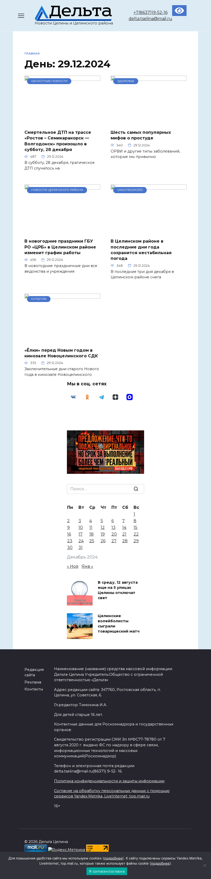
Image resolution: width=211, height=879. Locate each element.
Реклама (32, 682)
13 (113, 527)
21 (124, 534)
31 (80, 547)
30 (70, 547)
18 (91, 534)
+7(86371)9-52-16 (151, 12)
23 (69, 540)
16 (69, 534)
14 (124, 527)
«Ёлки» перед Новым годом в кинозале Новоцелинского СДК (61, 353)
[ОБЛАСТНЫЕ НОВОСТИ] (62, 122)
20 (114, 534)
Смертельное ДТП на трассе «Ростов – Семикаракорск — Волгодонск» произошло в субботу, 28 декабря (57, 141)
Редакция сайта (34, 672)
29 (136, 540)
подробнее (113, 858)
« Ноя (72, 566)
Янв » (87, 566)
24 (81, 540)
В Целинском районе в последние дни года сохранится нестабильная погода (141, 250)
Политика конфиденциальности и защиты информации (109, 781)
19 (103, 534)
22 (136, 534)
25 (91, 540)
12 (103, 527)
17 (80, 534)
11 (90, 527)
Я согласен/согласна (107, 871)
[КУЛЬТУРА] (62, 340)
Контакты (33, 689)
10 (80, 527)
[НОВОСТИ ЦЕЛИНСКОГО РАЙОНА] (62, 231)
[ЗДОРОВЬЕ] (149, 122)
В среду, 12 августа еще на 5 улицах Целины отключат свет (118, 590)
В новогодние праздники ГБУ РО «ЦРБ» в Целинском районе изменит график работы (60, 247)
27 (114, 540)
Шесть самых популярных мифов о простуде (141, 135)
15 (135, 527)
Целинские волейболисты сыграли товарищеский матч (118, 624)
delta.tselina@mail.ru (150, 18)
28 (125, 540)
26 (103, 540)
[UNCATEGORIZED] (149, 231)
